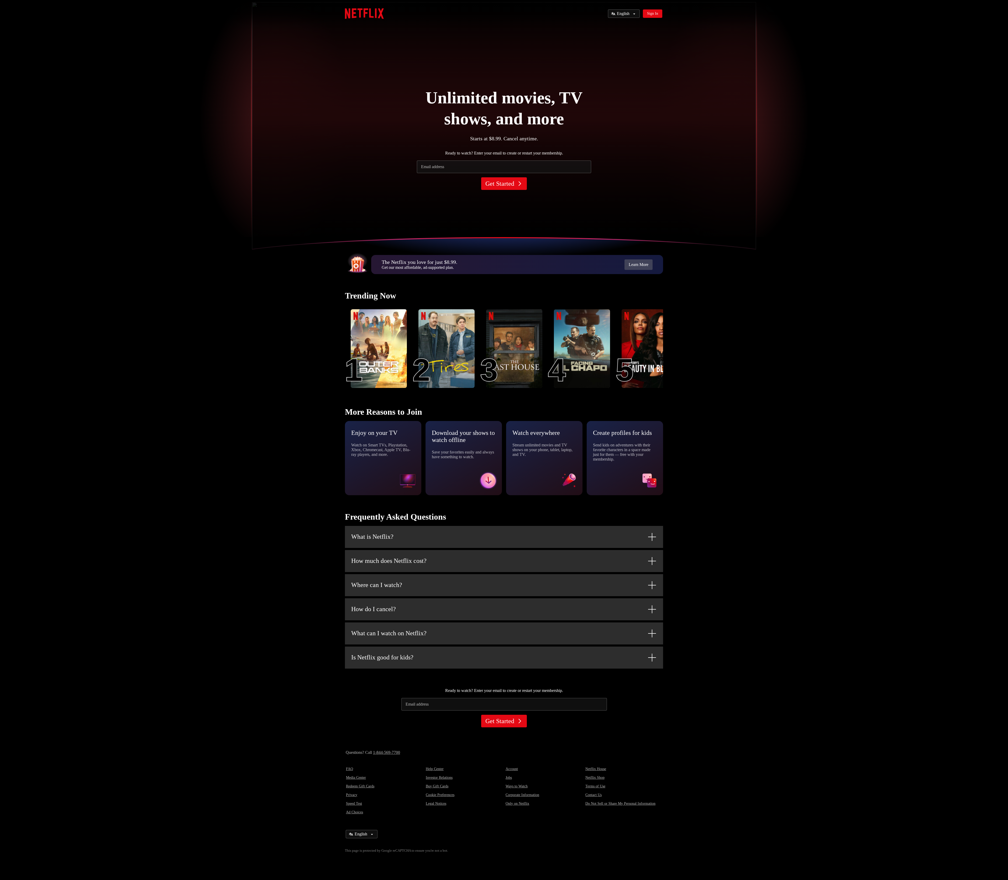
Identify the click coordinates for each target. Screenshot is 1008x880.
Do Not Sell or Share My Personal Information (620, 804)
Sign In (652, 13)
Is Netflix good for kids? (382, 657)
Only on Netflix (517, 804)
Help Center (435, 769)
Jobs (509, 778)
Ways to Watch (517, 786)
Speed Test (354, 804)
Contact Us (593, 795)
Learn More (638, 264)
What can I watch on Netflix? (389, 633)
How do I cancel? (373, 609)
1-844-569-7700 (386, 752)
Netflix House (595, 769)
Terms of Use (595, 786)
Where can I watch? (376, 585)
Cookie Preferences (440, 795)
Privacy (351, 795)
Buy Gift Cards (437, 786)
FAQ (349, 769)
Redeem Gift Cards (360, 786)
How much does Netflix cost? (389, 560)
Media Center (356, 778)
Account (512, 769)
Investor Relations (439, 778)
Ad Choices (354, 812)
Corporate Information (522, 795)
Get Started (499, 183)
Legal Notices (436, 804)
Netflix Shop (595, 778)
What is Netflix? (372, 536)
